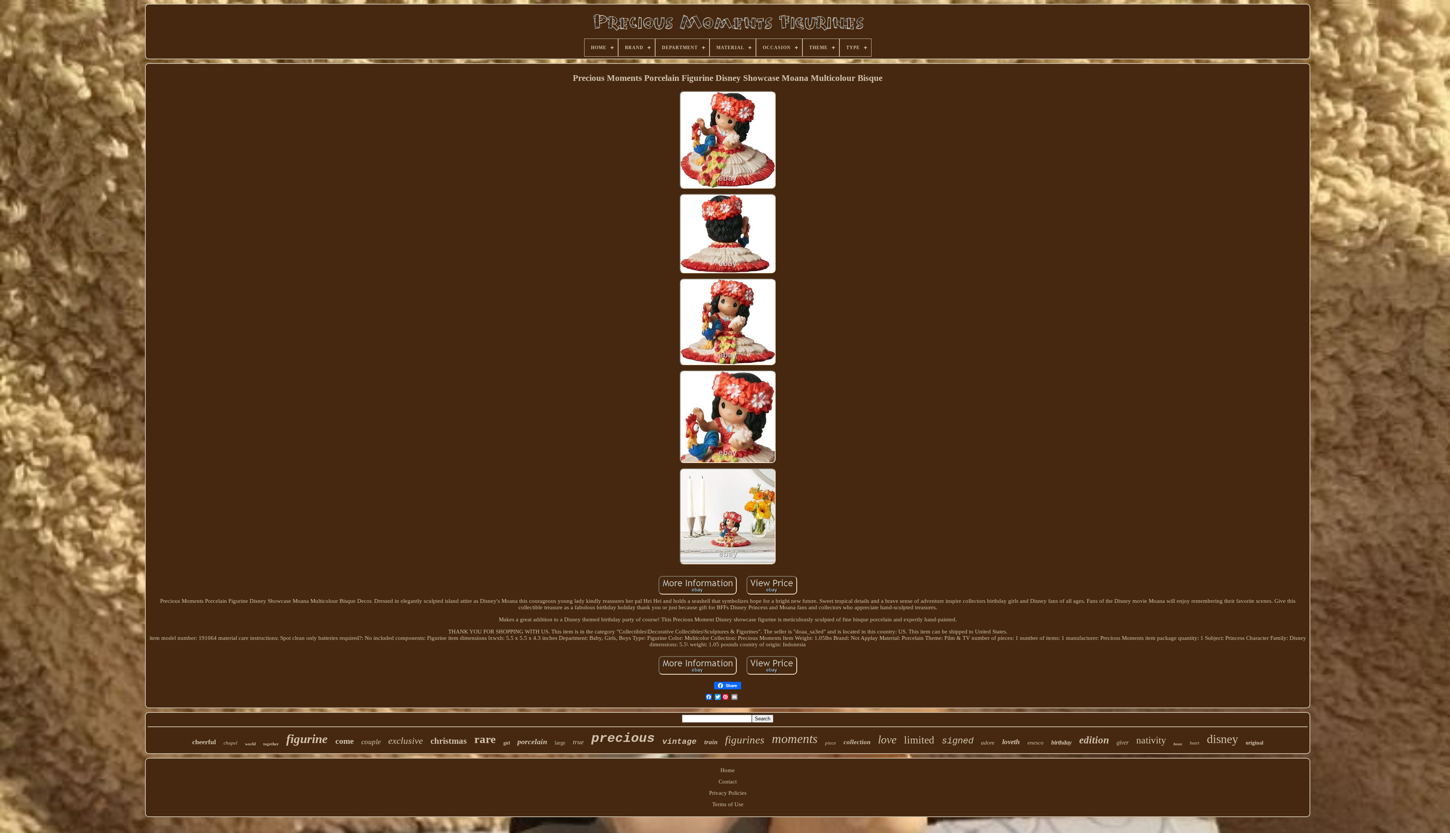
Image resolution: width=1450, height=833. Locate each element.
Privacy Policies (728, 793)
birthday (1061, 742)
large (560, 743)
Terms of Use (728, 804)
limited (919, 740)
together (271, 744)
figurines (744, 740)
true (578, 742)
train (710, 742)
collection (857, 742)
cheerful (204, 742)
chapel (231, 743)
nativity (1151, 740)
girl (506, 743)
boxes (1178, 744)
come (344, 741)
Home (727, 770)
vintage (679, 741)
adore (988, 743)
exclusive (405, 740)
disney (1222, 739)
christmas (448, 741)
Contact (728, 782)
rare (485, 739)
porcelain (532, 741)
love (887, 739)
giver (1123, 742)
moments (795, 739)
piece (830, 743)
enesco (1035, 743)
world (250, 744)
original (1254, 743)
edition (1094, 740)
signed (957, 741)
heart (1194, 743)
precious (623, 738)
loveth (1011, 742)
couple (371, 742)
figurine (307, 739)
